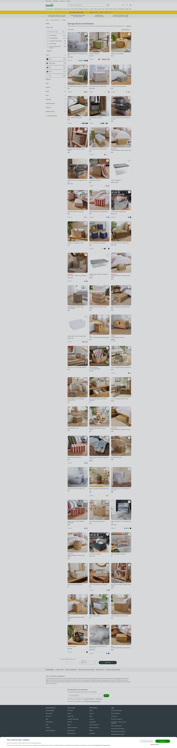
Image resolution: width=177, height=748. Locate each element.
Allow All (162, 741)
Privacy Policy (106, 745)
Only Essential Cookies (147, 741)
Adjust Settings (154, 744)
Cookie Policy (98, 745)
